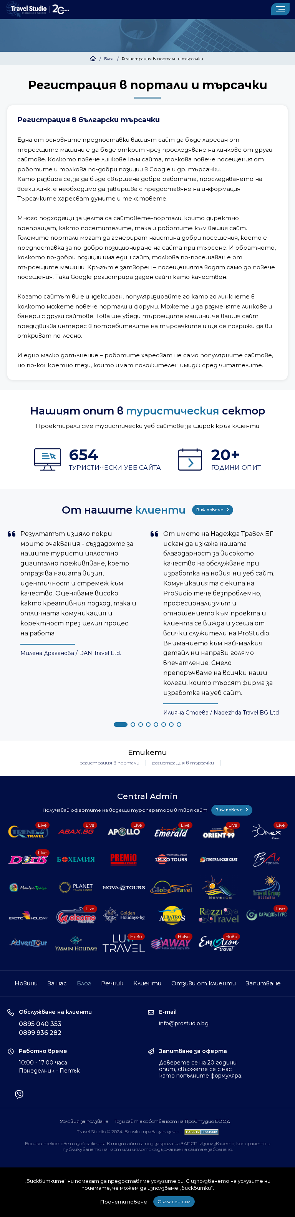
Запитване (263, 983)
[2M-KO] (171, 859)
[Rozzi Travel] (219, 915)
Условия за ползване (84, 1121)
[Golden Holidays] (123, 915)
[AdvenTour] (28, 943)
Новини (26, 983)
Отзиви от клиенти (203, 983)
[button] (121, 724)
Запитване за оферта (193, 1051)
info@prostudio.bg (184, 1023)
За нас (57, 983)
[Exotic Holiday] (28, 915)
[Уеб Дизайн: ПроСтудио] (200, 1131)
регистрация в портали (109, 763)
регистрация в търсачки (183, 763)
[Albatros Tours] (171, 915)
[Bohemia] (76, 859)
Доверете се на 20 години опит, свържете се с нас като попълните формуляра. (200, 1069)
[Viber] (19, 1095)
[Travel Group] (266, 887)
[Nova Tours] (123, 887)
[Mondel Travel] (28, 887)
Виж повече (210, 509)
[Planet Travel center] (76, 887)
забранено (220, 1149)
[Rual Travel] (266, 859)
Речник (112, 983)
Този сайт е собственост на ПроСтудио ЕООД (172, 1121)
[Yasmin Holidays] (76, 943)
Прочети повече (123, 1202)
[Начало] (93, 58)
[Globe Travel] (171, 887)
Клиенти (147, 983)
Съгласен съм (174, 1201)
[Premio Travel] (123, 859)
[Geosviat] (219, 859)
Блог (109, 58)
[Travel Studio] (37, 9)
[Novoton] (219, 887)
